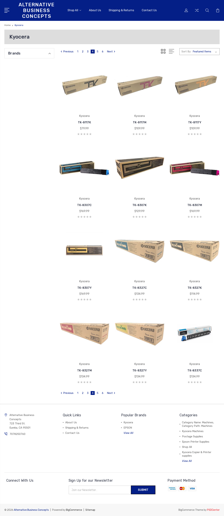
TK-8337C (194, 370)
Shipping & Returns (121, 10)
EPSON (128, 427)
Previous (68, 51)
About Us (95, 10)
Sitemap (90, 509)
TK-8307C (84, 205)
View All (128, 433)
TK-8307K (139, 205)
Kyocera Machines (193, 431)
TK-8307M (194, 205)
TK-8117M (139, 122)
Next (110, 51)
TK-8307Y (84, 287)
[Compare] (197, 12)
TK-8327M (84, 370)
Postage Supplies (192, 436)
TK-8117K (84, 122)
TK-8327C (139, 287)
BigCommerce (74, 509)
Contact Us (149, 10)
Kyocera (128, 422)
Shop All (73, 10)
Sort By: (186, 51)
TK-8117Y (194, 122)
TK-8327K (195, 287)
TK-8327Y (139, 370)
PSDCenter (213, 509)
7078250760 (17, 434)
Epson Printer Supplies (195, 441)
